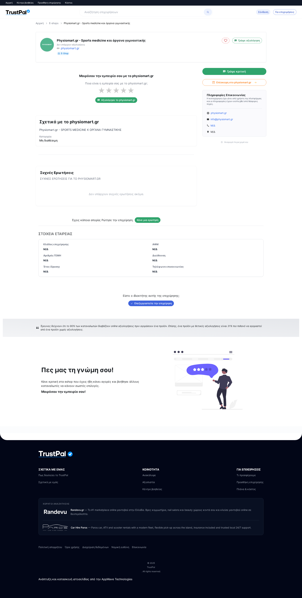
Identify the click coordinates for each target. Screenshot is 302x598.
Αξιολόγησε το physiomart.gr (118, 100)
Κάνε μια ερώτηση (147, 219)
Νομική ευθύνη (120, 547)
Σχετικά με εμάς (48, 482)
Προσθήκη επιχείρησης (49, 2)
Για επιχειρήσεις (284, 11)
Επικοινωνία (139, 547)
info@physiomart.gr (222, 119)
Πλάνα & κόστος (246, 489)
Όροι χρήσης (72, 547)
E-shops (53, 23)
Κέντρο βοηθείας (25, 2)
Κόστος (68, 2)
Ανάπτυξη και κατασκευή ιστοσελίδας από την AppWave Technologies (85, 579)
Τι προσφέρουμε (246, 475)
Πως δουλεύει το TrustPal (53, 475)
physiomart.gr (70, 48)
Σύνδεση (263, 11)
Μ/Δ (213, 125)
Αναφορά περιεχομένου (236, 142)
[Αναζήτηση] (208, 12)
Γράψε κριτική (236, 71)
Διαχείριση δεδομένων (95, 547)
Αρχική (9, 2)
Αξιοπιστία (148, 482)
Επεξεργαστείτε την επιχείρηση (153, 303)
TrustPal (151, 567)
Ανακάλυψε (149, 475)
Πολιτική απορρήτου (50, 547)
